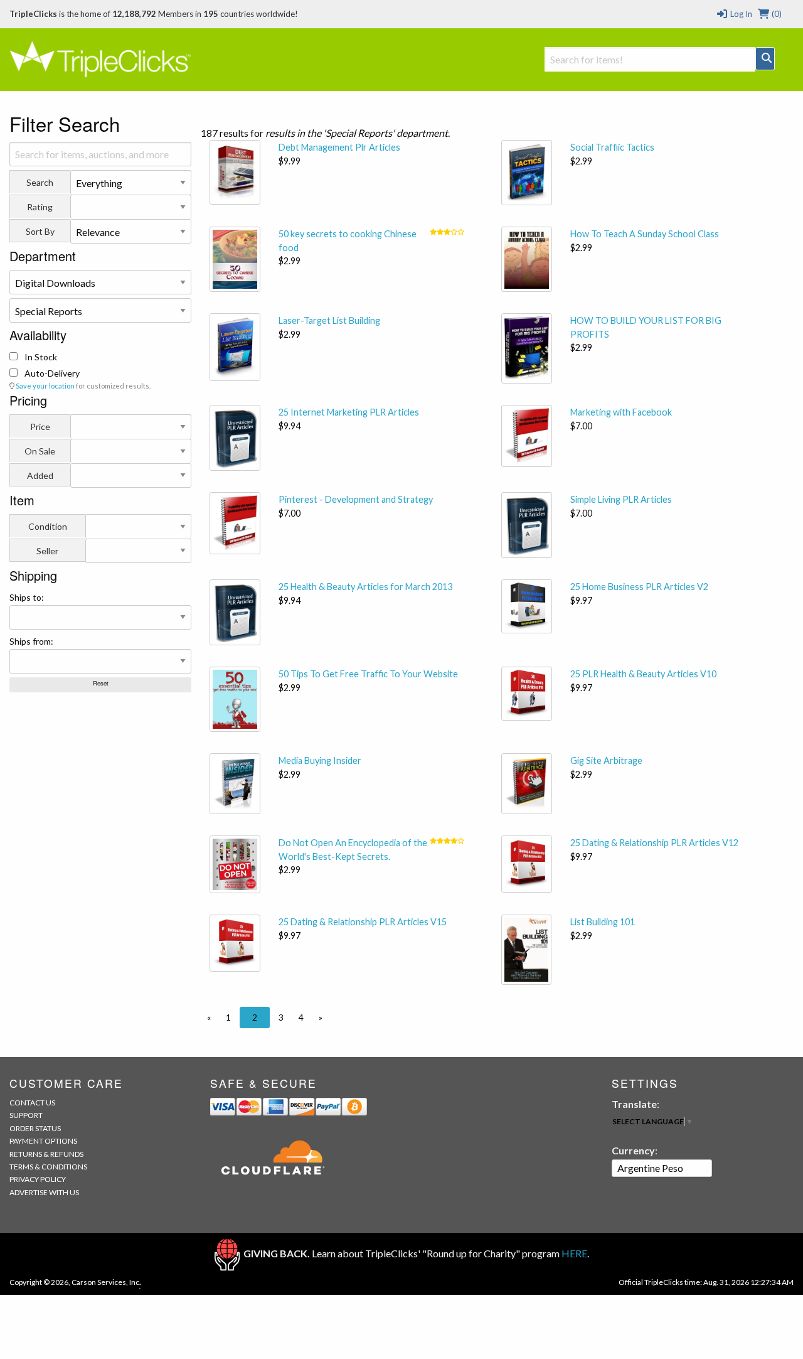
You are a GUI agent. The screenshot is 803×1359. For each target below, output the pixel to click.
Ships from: (31, 641)
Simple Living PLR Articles (621, 499)
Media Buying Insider (320, 760)
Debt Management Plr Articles (339, 147)
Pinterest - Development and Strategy (356, 499)
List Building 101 (602, 921)
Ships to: (26, 597)
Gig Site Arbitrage (606, 760)
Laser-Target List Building (329, 320)
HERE (574, 1253)
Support (26, 1115)
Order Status (35, 1128)
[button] (209, 1017)
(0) (776, 14)
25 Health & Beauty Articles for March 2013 (365, 586)
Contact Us (32, 1102)
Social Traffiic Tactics (612, 147)
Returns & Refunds (46, 1154)
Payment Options (43, 1141)
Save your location (45, 386)
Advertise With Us (44, 1192)
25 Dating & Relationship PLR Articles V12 (654, 842)
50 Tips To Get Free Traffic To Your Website (368, 674)
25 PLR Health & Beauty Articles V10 (643, 674)
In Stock (40, 357)
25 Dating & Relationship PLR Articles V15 (363, 921)
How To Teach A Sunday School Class (644, 233)
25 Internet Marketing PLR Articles (349, 412)
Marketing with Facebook (621, 412)
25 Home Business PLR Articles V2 (639, 586)
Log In (740, 14)
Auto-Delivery (51, 373)
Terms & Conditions (48, 1166)
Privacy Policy (37, 1179)
